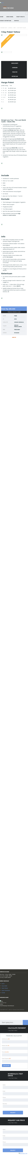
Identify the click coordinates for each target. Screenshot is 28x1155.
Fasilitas (14, 71)
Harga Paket (14, 63)
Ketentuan (15, 76)
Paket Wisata (20, 16)
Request (12, 1112)
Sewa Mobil (9, 16)
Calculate (6, 1065)
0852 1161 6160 (8, 8)
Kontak (16, 20)
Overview (14, 67)
